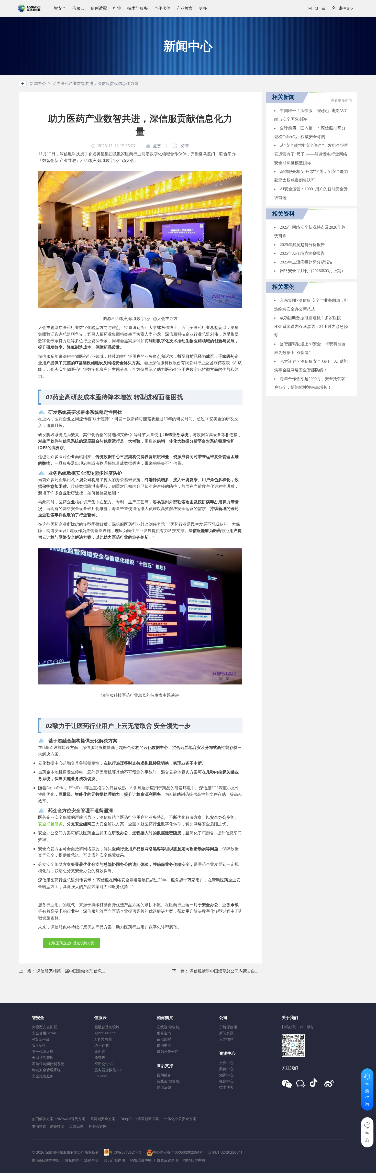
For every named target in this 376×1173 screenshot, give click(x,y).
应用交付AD (103, 1063)
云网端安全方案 (102, 1118)
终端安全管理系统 (46, 1069)
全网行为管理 (42, 1057)
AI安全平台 (40, 1039)
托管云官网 (98, 1126)
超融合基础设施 (106, 1026)
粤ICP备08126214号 (125, 1152)
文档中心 (226, 1062)
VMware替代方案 (71, 1118)
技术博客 (226, 1087)
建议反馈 (164, 1087)
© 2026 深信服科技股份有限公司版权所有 (65, 1152)
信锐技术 (57, 1126)
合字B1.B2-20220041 (225, 1152)
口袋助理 (76, 1126)
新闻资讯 (226, 1033)
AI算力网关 (103, 1039)
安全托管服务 (50, 824)
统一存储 (101, 1045)
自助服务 (164, 1074)
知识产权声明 (114, 1160)
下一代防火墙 (42, 1051)
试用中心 (164, 1045)
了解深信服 (228, 1026)
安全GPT (39, 1045)
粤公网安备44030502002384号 (178, 1152)
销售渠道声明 (141, 1160)
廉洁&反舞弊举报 (46, 1160)
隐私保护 (72, 1160)
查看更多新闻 (341, 100)
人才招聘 (226, 1039)
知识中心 (226, 1074)
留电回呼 (164, 1039)
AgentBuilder (104, 1033)
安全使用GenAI (44, 1033)
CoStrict (100, 1076)
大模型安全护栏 (44, 1026)
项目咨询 (164, 1033)
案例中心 (226, 1068)
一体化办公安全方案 (180, 1118)
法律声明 (91, 1160)
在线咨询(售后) (168, 1081)
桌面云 (99, 1051)
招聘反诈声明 (194, 1160)
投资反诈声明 (167, 1160)
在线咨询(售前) (168, 1026)
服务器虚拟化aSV (108, 1069)
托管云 (99, 1057)
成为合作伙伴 (167, 1051)
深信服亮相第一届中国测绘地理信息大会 (73, 971)
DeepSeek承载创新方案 (139, 1118)
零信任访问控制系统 (48, 1063)
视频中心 (226, 1081)
